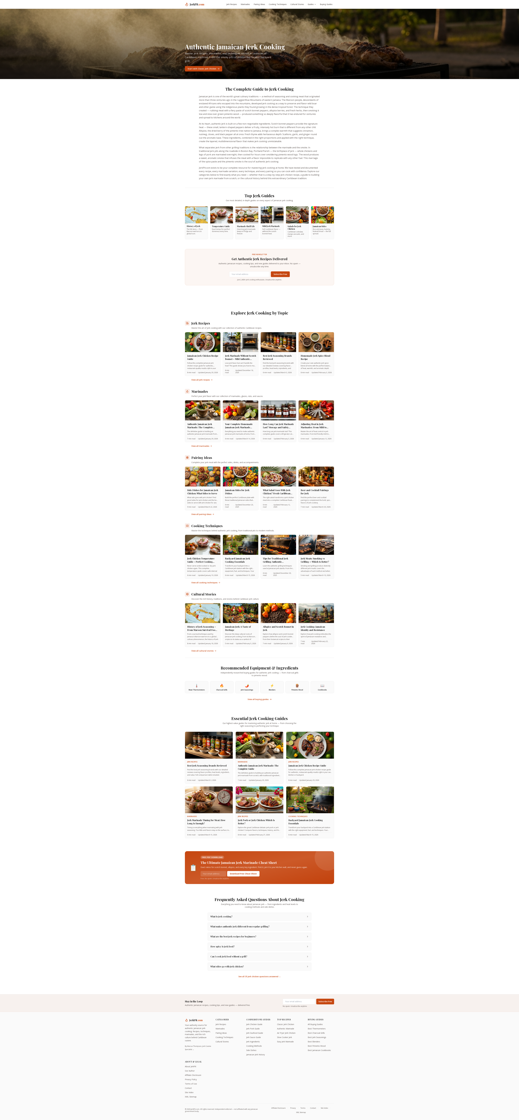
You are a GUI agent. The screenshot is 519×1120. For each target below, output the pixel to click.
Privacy (293, 1108)
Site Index (189, 1092)
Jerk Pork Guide (253, 1028)
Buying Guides (326, 4)
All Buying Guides (315, 1024)
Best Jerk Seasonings (317, 1037)
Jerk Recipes (231, 4)
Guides (311, 4)
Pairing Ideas (259, 4)
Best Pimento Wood (317, 1046)
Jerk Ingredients (253, 1041)
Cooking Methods (254, 1046)
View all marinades (200, 446)
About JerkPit (190, 1066)
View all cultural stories (202, 650)
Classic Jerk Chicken (285, 1024)
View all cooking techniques (204, 582)
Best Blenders (314, 1041)
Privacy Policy (191, 1079)
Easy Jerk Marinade (285, 1041)
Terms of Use (191, 1083)
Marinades (245, 4)
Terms (302, 1108)
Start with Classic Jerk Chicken (202, 68)
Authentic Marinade (285, 1028)
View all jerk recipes (200, 380)
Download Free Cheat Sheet (243, 873)
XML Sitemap (191, 1096)
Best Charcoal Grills (316, 1033)
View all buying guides (258, 699)
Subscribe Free (280, 274)
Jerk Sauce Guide (253, 1037)
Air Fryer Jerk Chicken (286, 1033)
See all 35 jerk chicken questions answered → (259, 976)
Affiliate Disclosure (193, 1075)
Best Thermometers (317, 1028)
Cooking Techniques (278, 4)
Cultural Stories (297, 4)
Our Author (190, 1070)
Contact (188, 1088)
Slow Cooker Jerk (284, 1037)
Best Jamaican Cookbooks (319, 1050)
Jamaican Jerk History (255, 1054)
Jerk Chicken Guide (254, 1024)
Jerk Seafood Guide (254, 1033)
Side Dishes (251, 1050)
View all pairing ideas (201, 514)
